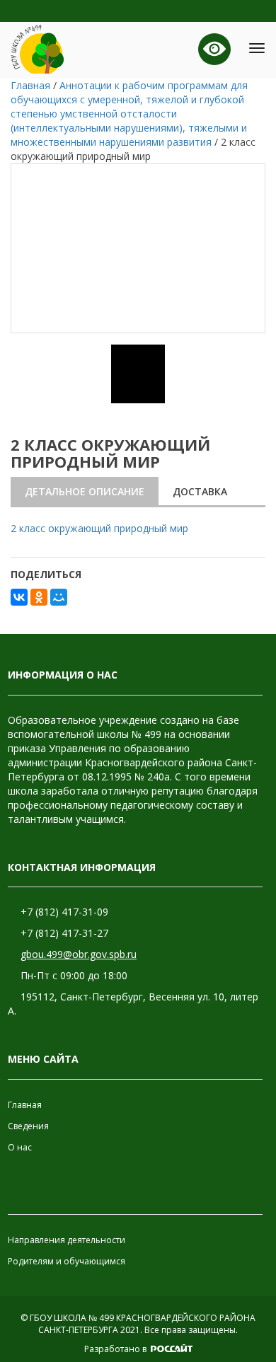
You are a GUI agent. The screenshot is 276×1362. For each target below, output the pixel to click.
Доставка (200, 491)
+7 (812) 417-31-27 (64, 933)
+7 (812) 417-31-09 (64, 911)
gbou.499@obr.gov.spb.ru (79, 954)
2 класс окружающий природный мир (99, 528)
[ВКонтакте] (19, 597)
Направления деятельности (66, 1240)
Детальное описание (84, 491)
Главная (25, 1105)
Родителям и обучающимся (66, 1261)
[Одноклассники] (38, 597)
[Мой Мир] (58, 597)
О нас (20, 1147)
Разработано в (116, 1349)
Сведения (28, 1126)
